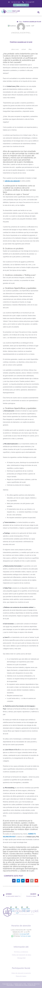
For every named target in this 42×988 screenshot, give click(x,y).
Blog (20, 21)
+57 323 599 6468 (24, 934)
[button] (32, 12)
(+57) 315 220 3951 (25, 936)
